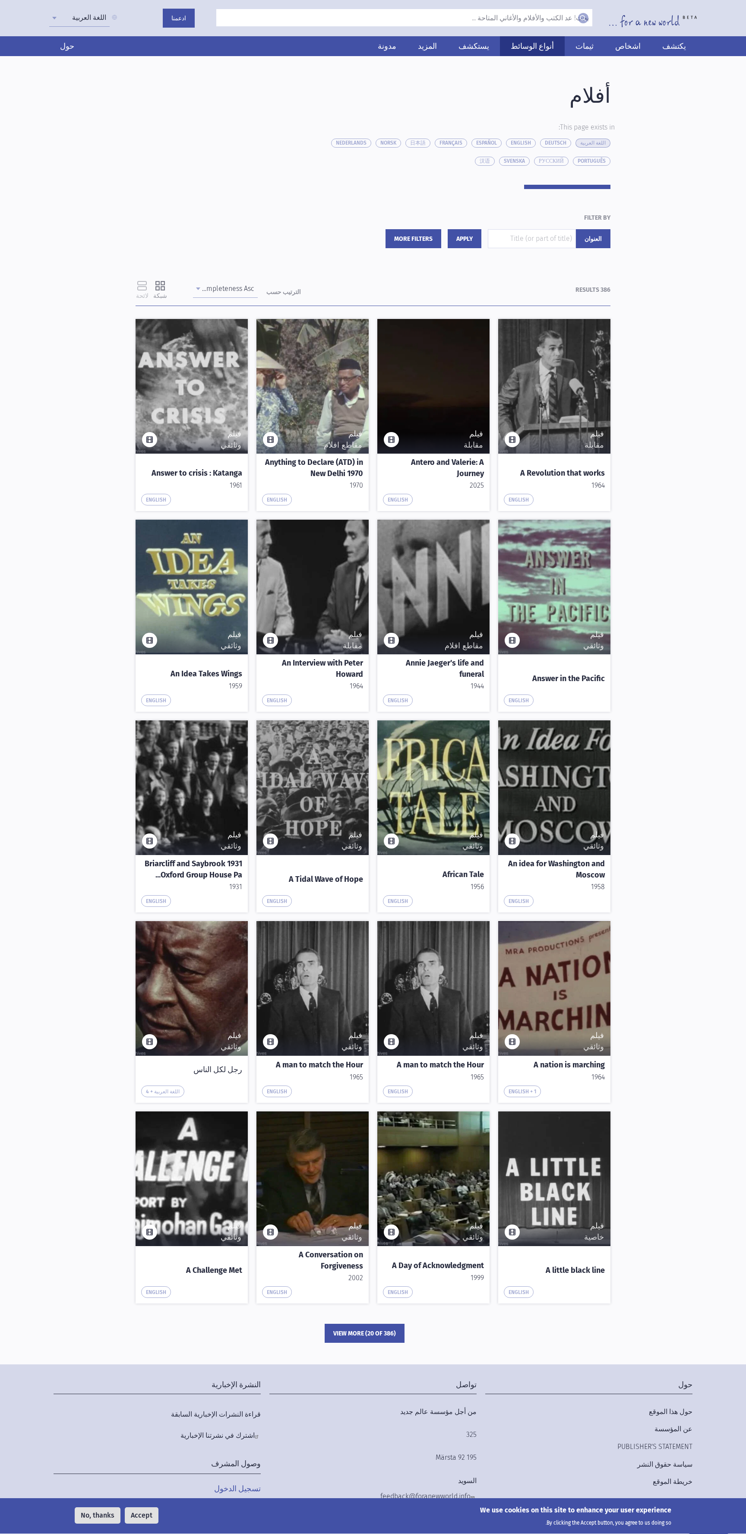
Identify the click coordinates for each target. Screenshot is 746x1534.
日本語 (418, 143)
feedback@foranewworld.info (425, 1496)
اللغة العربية (593, 143)
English (521, 143)
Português (592, 161)
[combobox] (79, 18)
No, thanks (97, 1515)
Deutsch (555, 143)
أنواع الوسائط (532, 46)
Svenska (514, 161)
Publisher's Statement (654, 1446)
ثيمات (584, 46)
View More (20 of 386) (364, 1333)
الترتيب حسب (283, 292)
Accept (141, 1515)
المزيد (427, 46)
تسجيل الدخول (237, 1488)
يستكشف (473, 46)
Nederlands (351, 143)
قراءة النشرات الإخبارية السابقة (216, 1414)
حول (67, 46)
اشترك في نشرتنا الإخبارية (217, 1435)
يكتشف (674, 46)
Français (450, 143)
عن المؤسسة (673, 1429)
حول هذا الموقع (670, 1412)
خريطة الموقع (672, 1481)
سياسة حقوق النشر (664, 1464)
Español (486, 143)
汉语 (485, 161)
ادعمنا (178, 18)
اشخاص (628, 46)
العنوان (593, 239)
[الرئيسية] (653, 21)
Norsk (388, 143)
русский (551, 161)
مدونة (387, 46)
